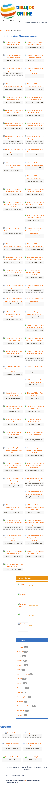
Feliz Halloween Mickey (34, 411)
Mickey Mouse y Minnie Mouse (34, 207)
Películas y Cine (22, 697)
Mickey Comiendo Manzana (13, 374)
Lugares (20, 683)
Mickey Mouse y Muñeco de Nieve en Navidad (18, 470)
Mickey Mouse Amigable (13, 74)
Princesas (20, 701)
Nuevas (44, 22)
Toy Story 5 (32, 735)
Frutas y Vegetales (23, 674)
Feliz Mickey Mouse (13, 60)
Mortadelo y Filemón (32, 749)
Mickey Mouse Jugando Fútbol (34, 249)
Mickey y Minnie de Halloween (13, 304)
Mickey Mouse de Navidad (34, 291)
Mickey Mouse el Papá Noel (34, 128)
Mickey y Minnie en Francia (34, 330)
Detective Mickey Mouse (13, 569)
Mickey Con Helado (34, 385)
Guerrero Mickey (34, 304)
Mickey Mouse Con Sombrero (13, 249)
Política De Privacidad (33, 780)
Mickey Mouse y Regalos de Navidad (36, 455)
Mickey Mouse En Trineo (13, 343)
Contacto (9, 780)
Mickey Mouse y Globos (34, 194)
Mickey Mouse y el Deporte (13, 194)
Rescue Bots (11, 760)
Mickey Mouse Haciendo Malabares (15, 170)
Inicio (27, 22)
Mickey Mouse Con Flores (34, 343)
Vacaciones (21, 710)
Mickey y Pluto (34, 398)
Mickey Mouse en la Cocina (34, 497)
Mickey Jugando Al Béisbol (34, 317)
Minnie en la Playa (13, 437)
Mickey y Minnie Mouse (34, 220)
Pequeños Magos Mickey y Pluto (14, 319)
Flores (19, 670)
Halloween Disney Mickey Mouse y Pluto (16, 528)
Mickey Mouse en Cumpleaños (34, 155)
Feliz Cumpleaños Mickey (34, 277)
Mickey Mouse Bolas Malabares (14, 262)
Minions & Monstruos (11, 749)
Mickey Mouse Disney (13, 102)
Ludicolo (31, 615)
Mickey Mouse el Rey (13, 155)
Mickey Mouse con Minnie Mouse (35, 76)
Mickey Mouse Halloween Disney (14, 512)
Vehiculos (20, 715)
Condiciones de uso (12, 782)
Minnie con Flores (34, 424)
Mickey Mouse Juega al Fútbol (34, 168)
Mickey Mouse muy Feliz (34, 181)
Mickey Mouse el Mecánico (13, 128)
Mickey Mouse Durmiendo (34, 262)
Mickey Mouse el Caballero (34, 102)
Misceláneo (21, 688)
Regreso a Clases (34, 605)
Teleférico (32, 596)
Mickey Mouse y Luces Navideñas (14, 486)
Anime (19, 656)
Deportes (20, 660)
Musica (19, 692)
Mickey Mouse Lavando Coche (13, 275)
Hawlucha (32, 625)
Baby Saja (32, 760)
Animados (8, 30)
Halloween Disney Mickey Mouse (14, 543)
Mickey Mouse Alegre (34, 60)
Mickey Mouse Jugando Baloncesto (36, 359)
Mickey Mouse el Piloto (13, 141)
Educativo (20, 665)
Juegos (19, 679)
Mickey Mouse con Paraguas (13, 89)
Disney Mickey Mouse (34, 47)
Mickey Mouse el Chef (13, 115)
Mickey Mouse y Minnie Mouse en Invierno (17, 209)
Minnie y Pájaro (13, 424)
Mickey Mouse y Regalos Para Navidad (16, 455)
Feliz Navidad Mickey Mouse (34, 484)
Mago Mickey (34, 372)
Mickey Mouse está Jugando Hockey (36, 543)
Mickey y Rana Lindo (13, 411)
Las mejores (35, 22)
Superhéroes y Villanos (24, 706)
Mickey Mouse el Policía (34, 141)
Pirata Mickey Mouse (13, 356)
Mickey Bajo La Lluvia (13, 398)
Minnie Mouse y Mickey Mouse (13, 233)
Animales (20, 651)
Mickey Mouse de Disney (34, 89)
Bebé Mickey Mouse (13, 47)
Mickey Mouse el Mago (34, 115)
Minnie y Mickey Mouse (34, 556)
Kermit (31, 586)
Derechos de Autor (19, 780)
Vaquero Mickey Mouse (13, 291)
